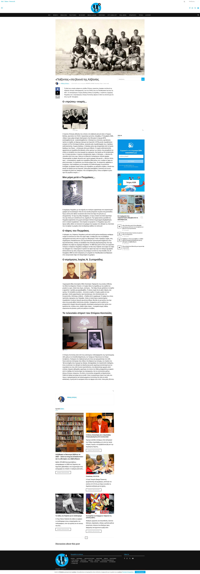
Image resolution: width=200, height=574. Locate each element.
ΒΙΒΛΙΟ (58, 450)
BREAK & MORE (92, 15)
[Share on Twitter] (57, 93)
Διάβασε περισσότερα (64, 472)
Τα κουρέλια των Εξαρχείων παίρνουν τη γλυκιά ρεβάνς (98, 516)
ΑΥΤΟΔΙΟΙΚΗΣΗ (84, 561)
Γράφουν (6, 1)
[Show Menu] (2, 7)
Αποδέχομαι (140, 572)
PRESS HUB (63, 15)
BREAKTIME (75, 561)
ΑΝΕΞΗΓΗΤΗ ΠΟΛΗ (89, 558)
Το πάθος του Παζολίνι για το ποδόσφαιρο (68, 516)
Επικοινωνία (12, 1)
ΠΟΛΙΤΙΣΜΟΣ (113, 558)
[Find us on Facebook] (189, 8)
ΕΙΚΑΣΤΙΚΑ (83, 560)
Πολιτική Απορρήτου (127, 572)
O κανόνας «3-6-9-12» (92, 476)
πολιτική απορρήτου (138, 165)
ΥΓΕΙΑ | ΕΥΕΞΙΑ (94, 561)
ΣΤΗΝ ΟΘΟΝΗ (75, 560)
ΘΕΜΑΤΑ (55, 15)
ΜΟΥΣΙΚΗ (97, 560)
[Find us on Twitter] (195, 8)
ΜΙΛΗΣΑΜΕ (82, 15)
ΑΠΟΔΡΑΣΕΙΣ (132, 15)
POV (49, 15)
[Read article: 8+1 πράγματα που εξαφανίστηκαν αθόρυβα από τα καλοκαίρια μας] (131, 204)
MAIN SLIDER (90, 512)
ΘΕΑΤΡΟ (91, 560)
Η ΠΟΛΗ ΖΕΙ (75, 563)
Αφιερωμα (102, 15)
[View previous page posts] (83, 538)
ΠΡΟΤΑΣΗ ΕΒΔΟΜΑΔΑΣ (108, 560)
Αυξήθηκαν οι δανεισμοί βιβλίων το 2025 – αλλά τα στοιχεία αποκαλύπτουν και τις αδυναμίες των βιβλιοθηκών (69, 456)
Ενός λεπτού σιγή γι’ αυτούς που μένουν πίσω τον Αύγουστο (132, 233)
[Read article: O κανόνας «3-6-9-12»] (100, 464)
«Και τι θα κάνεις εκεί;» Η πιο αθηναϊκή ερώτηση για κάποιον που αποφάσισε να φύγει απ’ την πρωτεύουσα (132, 227)
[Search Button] (198, 1)
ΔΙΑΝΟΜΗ (148, 15)
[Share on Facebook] (57, 89)
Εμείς (2, 1)
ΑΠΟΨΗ (73, 558)
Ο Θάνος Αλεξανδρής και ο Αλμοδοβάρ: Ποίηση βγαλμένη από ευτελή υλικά (98, 436)
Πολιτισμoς (72, 15)
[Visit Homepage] (96, 8)
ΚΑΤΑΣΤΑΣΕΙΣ (103, 561)
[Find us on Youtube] (198, 8)
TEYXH (141, 15)
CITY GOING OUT (112, 15)
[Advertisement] (84, 387)
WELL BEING (122, 15)
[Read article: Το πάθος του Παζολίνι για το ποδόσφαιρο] (69, 504)
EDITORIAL (79, 558)
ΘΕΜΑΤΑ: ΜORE (90, 83)
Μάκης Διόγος (65, 83)
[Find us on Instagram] (192, 8)
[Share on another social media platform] (57, 97)
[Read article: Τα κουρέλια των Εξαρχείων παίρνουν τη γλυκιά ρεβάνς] (100, 504)
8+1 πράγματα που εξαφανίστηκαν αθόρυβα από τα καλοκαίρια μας (128, 217)
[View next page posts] (86, 538)
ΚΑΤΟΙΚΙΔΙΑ (112, 561)
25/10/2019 (74, 83)
